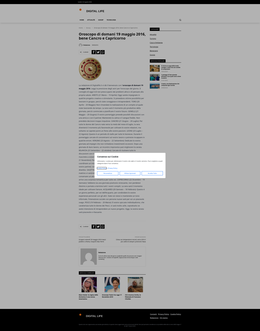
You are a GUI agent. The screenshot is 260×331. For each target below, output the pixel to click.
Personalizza (107, 173)
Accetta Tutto (152, 173)
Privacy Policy (112, 168)
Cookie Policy (101, 168)
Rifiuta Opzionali (130, 173)
